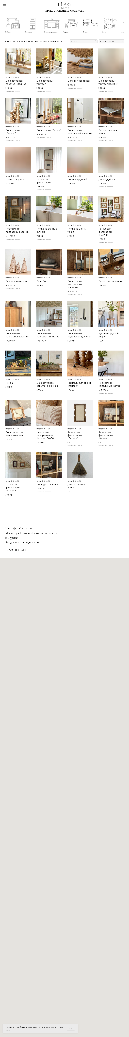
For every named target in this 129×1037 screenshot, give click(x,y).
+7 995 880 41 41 (16, 550)
